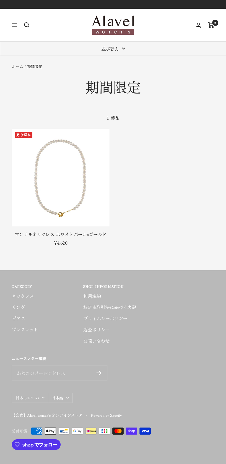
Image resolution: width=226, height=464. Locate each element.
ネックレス (23, 296)
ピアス (18, 318)
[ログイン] (198, 25)
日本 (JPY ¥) (27, 397)
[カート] (211, 25)
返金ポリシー (96, 329)
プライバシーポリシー (105, 318)
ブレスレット (25, 329)
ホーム (17, 66)
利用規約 (92, 296)
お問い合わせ (96, 341)
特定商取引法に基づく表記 (109, 307)
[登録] (99, 373)
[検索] (26, 25)
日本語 (57, 397)
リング (18, 307)
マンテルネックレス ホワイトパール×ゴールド (61, 234)
